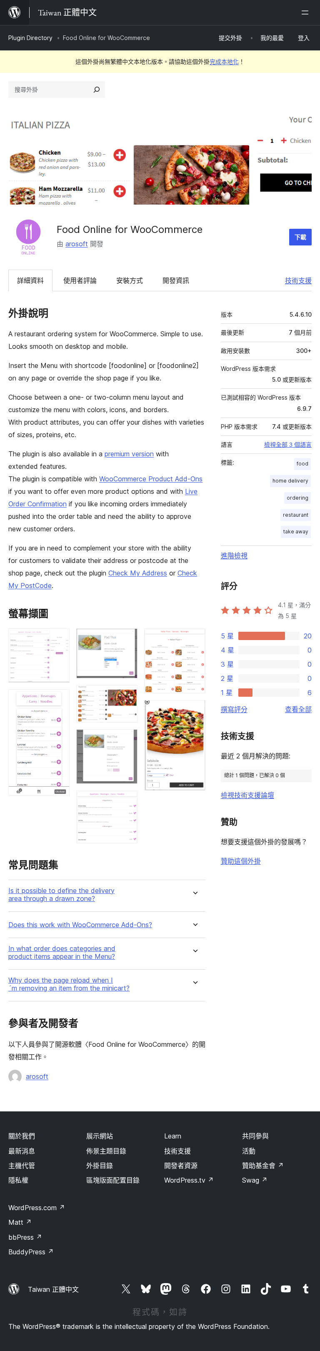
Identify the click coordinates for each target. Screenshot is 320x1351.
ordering (297, 498)
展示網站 (99, 1136)
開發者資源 (181, 1165)
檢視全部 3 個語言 (288, 444)
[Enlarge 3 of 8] (126, 639)
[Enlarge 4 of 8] (126, 696)
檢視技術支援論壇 (247, 795)
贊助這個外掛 (241, 861)
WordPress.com (36, 1207)
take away (295, 531)
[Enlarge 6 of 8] (126, 802)
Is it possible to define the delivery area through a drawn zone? (61, 895)
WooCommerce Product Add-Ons (150, 479)
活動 (248, 1151)
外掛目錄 (99, 1165)
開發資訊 (175, 280)
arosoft (76, 244)
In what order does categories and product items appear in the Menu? (61, 953)
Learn (172, 1136)
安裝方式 (129, 280)
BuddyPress (31, 1252)
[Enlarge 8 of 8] (194, 711)
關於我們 (21, 1136)
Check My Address (137, 573)
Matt (20, 1222)
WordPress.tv (189, 1180)
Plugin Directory (30, 37)
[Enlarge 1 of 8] (58, 639)
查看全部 (298, 709)
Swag (255, 1180)
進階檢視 (234, 555)
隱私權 (18, 1180)
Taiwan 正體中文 (53, 1289)
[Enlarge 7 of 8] (194, 639)
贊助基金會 (263, 1165)
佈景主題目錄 (106, 1151)
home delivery (290, 481)
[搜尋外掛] (96, 89)
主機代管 (21, 1165)
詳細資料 (30, 280)
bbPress (25, 1237)
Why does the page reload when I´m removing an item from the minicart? (69, 984)
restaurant (295, 515)
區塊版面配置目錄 (113, 1180)
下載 (300, 236)
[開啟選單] (306, 12)
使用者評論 (80, 280)
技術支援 (298, 280)
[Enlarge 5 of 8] (126, 740)
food (302, 463)
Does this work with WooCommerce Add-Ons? (80, 925)
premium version (129, 454)
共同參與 (255, 1136)
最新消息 (21, 1151)
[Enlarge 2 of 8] (58, 700)
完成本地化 (224, 61)
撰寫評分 (234, 709)
